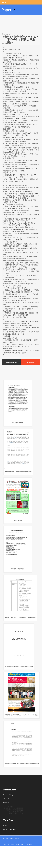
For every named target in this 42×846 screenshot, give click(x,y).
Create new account (10, 829)
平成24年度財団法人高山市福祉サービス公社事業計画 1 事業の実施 (22, 763)
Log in (5, 825)
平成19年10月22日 (17, 520)
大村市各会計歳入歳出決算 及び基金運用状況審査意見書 (19, 666)
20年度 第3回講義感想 (17, 423)
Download (12, 362)
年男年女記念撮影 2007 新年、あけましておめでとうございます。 (21, 715)
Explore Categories (9, 795)
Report (31, 362)
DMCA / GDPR (20, 844)
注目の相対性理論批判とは (17, 569)
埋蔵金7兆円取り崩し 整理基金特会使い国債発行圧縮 (18, 471)
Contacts (6, 803)
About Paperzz (8, 799)
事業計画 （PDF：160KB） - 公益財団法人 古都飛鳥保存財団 (20, 617)
